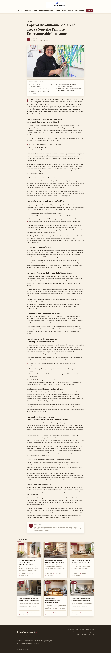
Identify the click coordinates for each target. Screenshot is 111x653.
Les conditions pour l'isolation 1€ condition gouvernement (82, 600)
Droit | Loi (70, 10)
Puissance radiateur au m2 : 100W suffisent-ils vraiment (54, 561)
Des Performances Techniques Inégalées (41, 89)
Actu (76, 10)
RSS (93, 634)
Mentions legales (86, 634)
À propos (81, 10)
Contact (89, 10)
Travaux (64, 10)
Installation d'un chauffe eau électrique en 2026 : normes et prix (27, 562)
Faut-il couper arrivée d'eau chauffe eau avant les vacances (29, 600)
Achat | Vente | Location (30, 10)
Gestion (58, 10)
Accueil (20, 10)
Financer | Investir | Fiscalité (46, 10)
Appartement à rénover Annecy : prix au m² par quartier (52, 601)
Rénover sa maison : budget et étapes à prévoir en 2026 (81, 561)
